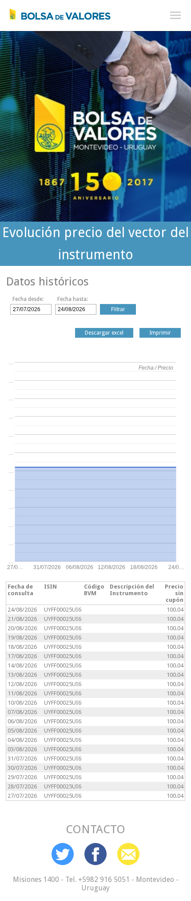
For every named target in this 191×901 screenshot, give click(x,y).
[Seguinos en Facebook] (95, 854)
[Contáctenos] (128, 854)
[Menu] (175, 15)
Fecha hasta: (72, 299)
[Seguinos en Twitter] (63, 854)
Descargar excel (104, 333)
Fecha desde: (28, 299)
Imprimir (160, 333)
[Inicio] (55, 12)
